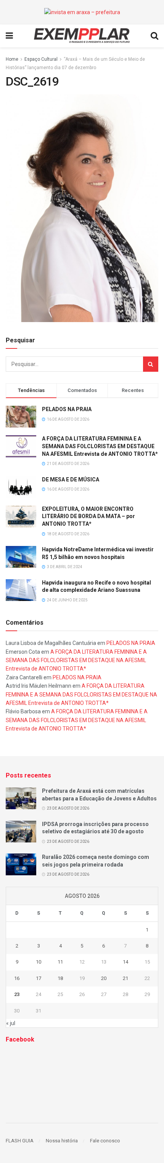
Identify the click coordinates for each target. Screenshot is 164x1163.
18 (60, 978)
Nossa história (62, 1141)
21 (125, 978)
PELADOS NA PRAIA (67, 409)
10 (38, 962)
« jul (10, 1023)
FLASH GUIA (20, 1141)
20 (103, 978)
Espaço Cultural (41, 59)
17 (38, 978)
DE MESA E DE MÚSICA (70, 479)
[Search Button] (150, 364)
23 (16, 994)
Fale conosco (105, 1141)
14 (125, 962)
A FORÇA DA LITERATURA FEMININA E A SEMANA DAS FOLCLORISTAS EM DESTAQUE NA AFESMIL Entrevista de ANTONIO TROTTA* (100, 446)
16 (16, 978)
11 (60, 962)
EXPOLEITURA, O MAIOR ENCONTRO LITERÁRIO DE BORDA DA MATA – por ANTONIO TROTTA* (88, 516)
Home (12, 59)
